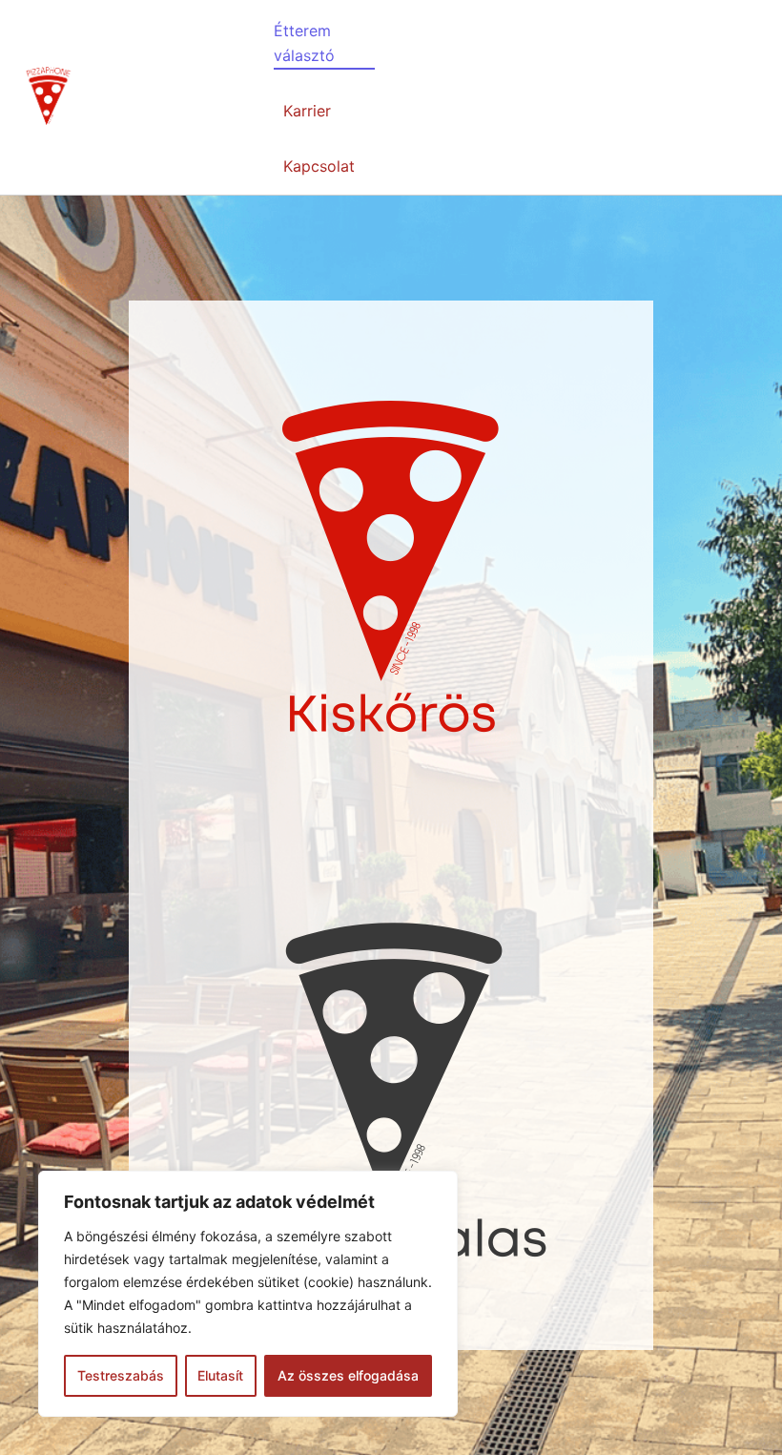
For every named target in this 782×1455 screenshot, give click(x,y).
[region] (248, 1294)
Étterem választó (304, 43)
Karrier (307, 110)
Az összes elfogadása (348, 1375)
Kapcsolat (319, 166)
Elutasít (220, 1375)
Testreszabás (120, 1375)
